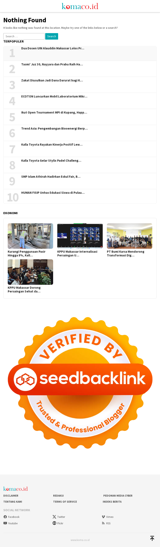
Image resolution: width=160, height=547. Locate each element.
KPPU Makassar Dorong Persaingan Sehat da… (24, 289)
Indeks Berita (112, 501)
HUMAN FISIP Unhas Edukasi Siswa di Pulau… (53, 193)
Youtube (13, 523)
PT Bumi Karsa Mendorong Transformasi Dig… (125, 253)
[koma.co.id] (80, 5)
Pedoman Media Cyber (117, 495)
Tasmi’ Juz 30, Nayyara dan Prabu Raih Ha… (52, 64)
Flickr (60, 523)
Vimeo (110, 517)
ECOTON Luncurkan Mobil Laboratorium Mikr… (54, 96)
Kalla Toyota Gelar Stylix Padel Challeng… (51, 160)
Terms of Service (65, 501)
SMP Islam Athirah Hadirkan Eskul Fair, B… (50, 177)
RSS (108, 523)
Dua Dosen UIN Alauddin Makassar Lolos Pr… (52, 48)
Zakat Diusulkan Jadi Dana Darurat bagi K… (52, 80)
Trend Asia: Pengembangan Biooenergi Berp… (54, 128)
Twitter (61, 517)
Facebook (13, 517)
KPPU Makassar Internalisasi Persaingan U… (77, 253)
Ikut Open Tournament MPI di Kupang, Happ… (54, 112)
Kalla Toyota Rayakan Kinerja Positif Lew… (51, 144)
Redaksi (58, 495)
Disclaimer (10, 495)
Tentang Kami (12, 501)
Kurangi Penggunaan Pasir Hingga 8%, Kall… (26, 253)
